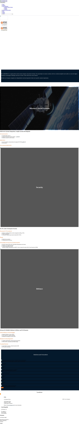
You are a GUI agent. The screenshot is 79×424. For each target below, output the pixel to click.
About (3, 4)
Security (5, 8)
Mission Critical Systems (8, 7)
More (2, 387)
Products (3, 5)
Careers (3, 12)
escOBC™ (18, 136)
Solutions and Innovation (6, 10)
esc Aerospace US (11, 405)
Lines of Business (5, 6)
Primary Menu (2, 2)
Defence (5, 9)
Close (1, 423)
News (3, 11)
